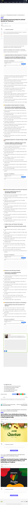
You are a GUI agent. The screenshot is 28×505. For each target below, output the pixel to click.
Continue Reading (14, 450)
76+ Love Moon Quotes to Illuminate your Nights (11, 387)
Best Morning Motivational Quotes (9, 391)
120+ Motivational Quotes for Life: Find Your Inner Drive (12, 386)
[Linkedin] (6, 351)
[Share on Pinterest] (19, 394)
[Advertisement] (14, 8)
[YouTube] (26, 501)
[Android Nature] (3, 1)
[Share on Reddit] (1, 35)
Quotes (4, 15)
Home (2, 15)
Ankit (4, 397)
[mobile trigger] (1, 1)
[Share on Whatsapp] (21, 394)
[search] (22, 0)
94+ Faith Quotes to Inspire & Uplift (9, 388)
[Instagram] (4, 351)
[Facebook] (24, 501)
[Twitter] (25, 501)
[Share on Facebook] (4, 23)
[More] (7, 23)
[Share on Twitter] (5, 23)
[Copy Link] (6, 23)
